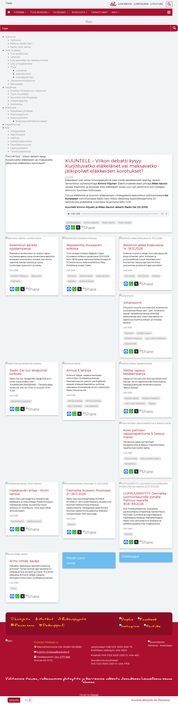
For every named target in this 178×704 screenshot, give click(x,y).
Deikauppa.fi (53, 625)
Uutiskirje (21, 70)
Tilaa (13, 67)
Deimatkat (16, 84)
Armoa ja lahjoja (93, 401)
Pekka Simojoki (86, 281)
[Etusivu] (9, 12)
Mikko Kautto (109, 222)
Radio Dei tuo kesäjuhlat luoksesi (28, 372)
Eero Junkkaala (75, 406)
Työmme (19, 12)
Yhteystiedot (17, 131)
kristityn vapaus (144, 333)
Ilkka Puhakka (86, 276)
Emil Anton (143, 276)
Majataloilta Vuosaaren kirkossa (84, 246)
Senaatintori (130, 464)
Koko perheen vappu (150, 458)
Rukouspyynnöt (19, 114)
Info (115, 12)
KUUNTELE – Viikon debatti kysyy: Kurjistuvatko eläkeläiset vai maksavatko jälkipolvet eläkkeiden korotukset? (111, 166)
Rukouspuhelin (19, 117)
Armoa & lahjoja (78, 370)
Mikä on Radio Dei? (21, 43)
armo (13, 588)
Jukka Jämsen (102, 276)
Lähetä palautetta (21, 141)
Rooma (71, 524)
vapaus (152, 403)
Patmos (128, 534)
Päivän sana (24, 625)
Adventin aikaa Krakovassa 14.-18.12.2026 (143, 246)
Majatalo (72, 281)
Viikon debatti (125, 222)
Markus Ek (36, 276)
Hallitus (14, 137)
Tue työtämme (19, 53)
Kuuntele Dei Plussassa (23, 97)
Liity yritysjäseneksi (21, 63)
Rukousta (79, 12)
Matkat (46, 619)
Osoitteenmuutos (20, 144)
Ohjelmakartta (19, 100)
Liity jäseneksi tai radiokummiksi (29, 60)
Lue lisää (14, 270)
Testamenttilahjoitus (22, 80)
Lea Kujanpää (91, 406)
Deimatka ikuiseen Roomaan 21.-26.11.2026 (88, 492)
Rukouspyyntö (73, 619)
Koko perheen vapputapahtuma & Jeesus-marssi (144, 433)
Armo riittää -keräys (24, 561)
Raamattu (15, 281)
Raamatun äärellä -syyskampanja (24, 246)
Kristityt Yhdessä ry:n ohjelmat (28, 90)
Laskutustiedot (19, 148)
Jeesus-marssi (131, 458)
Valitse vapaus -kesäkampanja (135, 372)
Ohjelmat (60, 12)
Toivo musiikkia (19, 94)
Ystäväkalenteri (24, 77)
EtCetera (72, 276)
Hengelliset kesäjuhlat (21, 401)
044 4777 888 (62, 656)
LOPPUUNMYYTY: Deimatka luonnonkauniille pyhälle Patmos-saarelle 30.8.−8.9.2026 (144, 498)
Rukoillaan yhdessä (21, 110)
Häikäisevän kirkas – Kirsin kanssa (29, 492)
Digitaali (94, 694)
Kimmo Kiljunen (91, 222)
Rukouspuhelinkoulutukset (31, 121)
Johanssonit (132, 302)
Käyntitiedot (17, 134)
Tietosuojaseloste (20, 151)
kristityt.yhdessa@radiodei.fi (53, 651)
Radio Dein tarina (20, 46)
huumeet (129, 333)
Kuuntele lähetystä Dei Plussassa (150, 700)
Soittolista (16, 104)
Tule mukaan (39, 12)
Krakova (156, 276)
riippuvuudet (130, 343)
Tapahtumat (99, 12)
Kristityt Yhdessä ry (19, 276)
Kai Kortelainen (73, 222)
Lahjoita (15, 56)
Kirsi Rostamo (17, 521)
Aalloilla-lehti (23, 73)
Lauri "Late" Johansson (155, 338)
